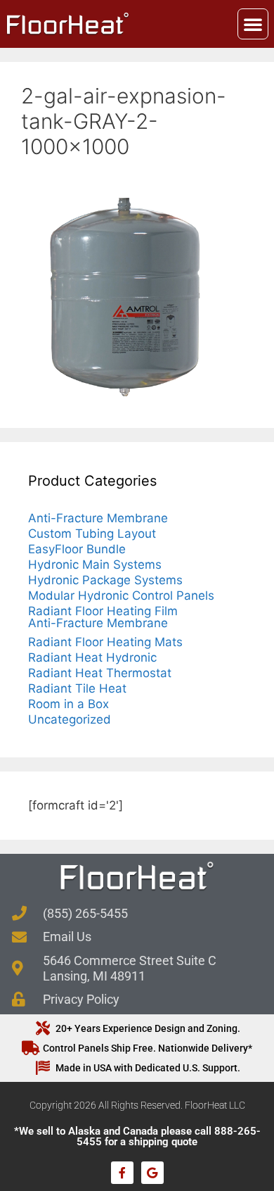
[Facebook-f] (122, 1172)
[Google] (152, 1172)
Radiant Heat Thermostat (99, 673)
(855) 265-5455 (85, 913)
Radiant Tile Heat (77, 688)
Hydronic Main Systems (95, 564)
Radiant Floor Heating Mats (105, 642)
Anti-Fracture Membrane (98, 518)
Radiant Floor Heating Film (103, 611)
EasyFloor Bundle (77, 549)
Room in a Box (68, 704)
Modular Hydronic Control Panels (121, 595)
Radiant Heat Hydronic (92, 657)
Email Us (67, 936)
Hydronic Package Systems (105, 580)
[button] (252, 23)
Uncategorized (69, 719)
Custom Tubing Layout (92, 534)
